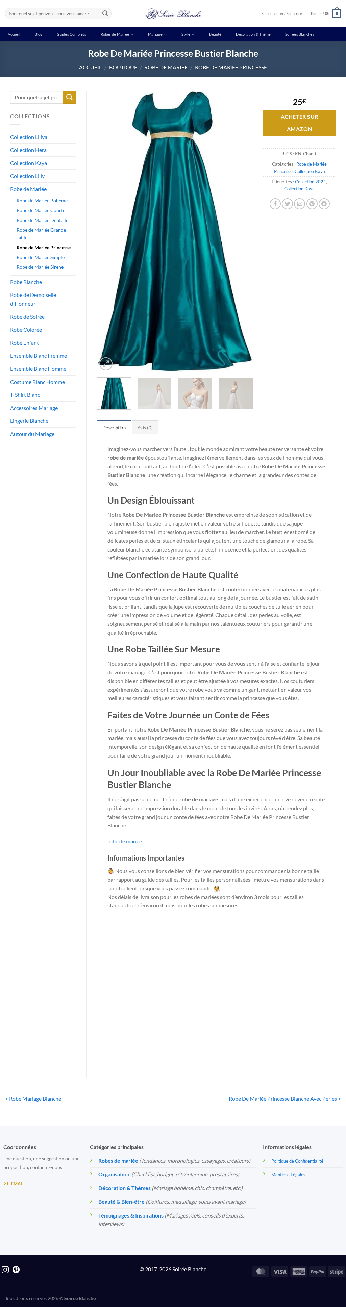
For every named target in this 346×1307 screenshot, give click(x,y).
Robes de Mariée (115, 34)
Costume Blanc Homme (37, 382)
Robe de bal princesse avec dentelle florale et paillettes (247, 1032)
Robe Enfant (24, 342)
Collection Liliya (28, 137)
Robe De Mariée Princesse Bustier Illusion (308, 1029)
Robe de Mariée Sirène (40, 267)
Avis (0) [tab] (145, 427)
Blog (39, 34)
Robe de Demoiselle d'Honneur (33, 299)
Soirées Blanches (299, 34)
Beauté (215, 34)
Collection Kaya (28, 163)
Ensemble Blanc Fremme (38, 355)
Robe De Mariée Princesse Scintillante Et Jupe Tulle (185, 1032)
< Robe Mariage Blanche (33, 1098)
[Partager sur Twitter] (287, 203)
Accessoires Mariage (34, 408)
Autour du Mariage (32, 434)
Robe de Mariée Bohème (42, 200)
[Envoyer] (105, 13)
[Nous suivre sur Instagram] (5, 1270)
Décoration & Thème (253, 34)
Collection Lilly (27, 176)
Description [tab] (114, 427)
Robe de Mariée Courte (41, 210)
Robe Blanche (26, 282)
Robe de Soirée (27, 316)
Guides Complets (71, 34)
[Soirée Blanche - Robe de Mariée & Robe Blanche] (173, 13)
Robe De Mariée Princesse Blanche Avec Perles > (285, 1098)
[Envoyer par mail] (299, 203)
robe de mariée (124, 841)
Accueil (14, 34)
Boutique (123, 67)
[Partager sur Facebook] (275, 203)
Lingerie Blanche (29, 420)
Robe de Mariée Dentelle (42, 220)
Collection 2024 (310, 181)
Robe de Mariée (166, 67)
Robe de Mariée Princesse (231, 67)
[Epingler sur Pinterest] (312, 203)
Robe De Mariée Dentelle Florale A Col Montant (124, 1029)
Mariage (155, 34)
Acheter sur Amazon (299, 122)
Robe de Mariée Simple (41, 257)
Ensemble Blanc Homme (38, 368)
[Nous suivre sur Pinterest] (16, 1270)
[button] (326, 13)
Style (185, 34)
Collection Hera (28, 150)
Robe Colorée (26, 329)
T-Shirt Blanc (25, 394)
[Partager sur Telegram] (324, 203)
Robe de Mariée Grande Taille (41, 233)
